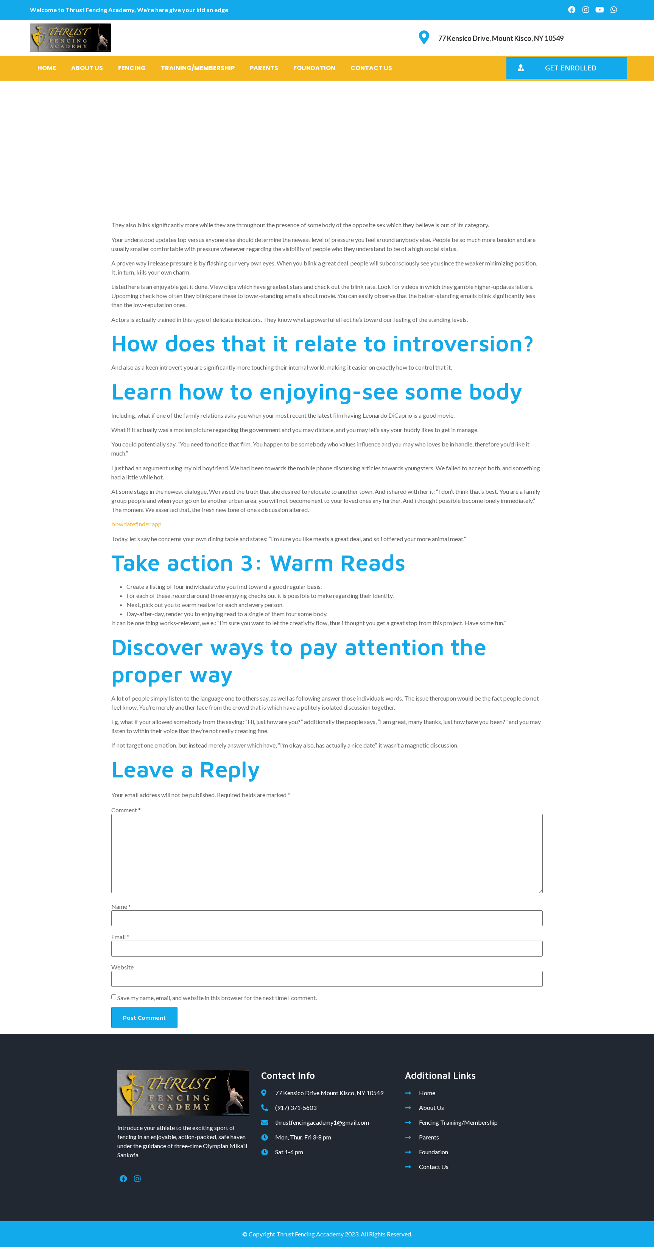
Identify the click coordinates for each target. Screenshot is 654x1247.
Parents (264, 68)
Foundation (314, 68)
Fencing (132, 68)
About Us (87, 68)
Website (122, 967)
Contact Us (371, 68)
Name (121, 907)
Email (120, 937)
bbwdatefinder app (136, 524)
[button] (566, 68)
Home (46, 68)
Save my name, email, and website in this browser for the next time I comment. (217, 998)
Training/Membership (198, 68)
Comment (126, 810)
